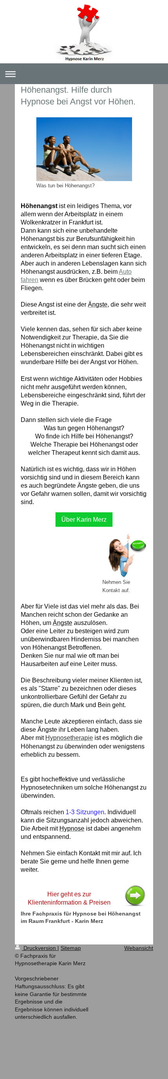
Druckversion (39, 948)
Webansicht (138, 948)
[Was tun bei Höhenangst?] (84, 149)
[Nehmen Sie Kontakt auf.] (124, 555)
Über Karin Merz (84, 519)
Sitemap (71, 948)
